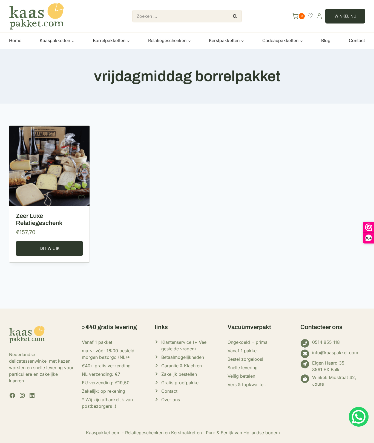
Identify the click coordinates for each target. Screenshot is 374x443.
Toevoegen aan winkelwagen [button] (49, 248)
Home (15, 40)
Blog (325, 40)
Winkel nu (345, 16)
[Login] (319, 16)
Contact (357, 40)
